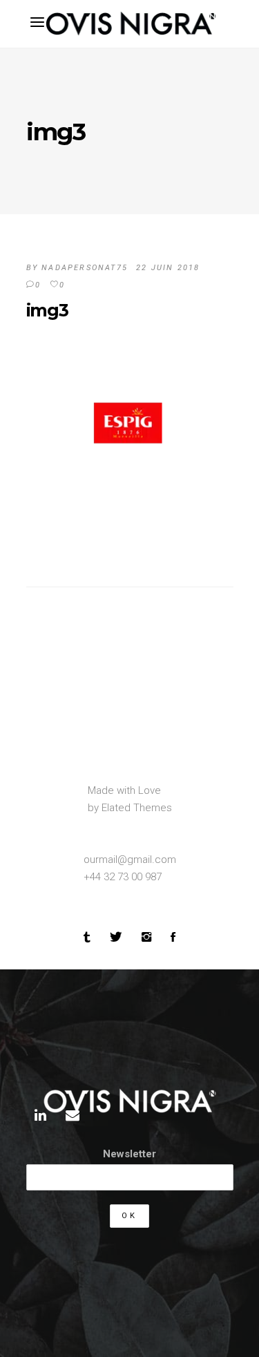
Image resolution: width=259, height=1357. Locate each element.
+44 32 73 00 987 (123, 877)
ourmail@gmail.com (130, 859)
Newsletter (129, 1154)
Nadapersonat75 (84, 267)
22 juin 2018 (168, 267)
